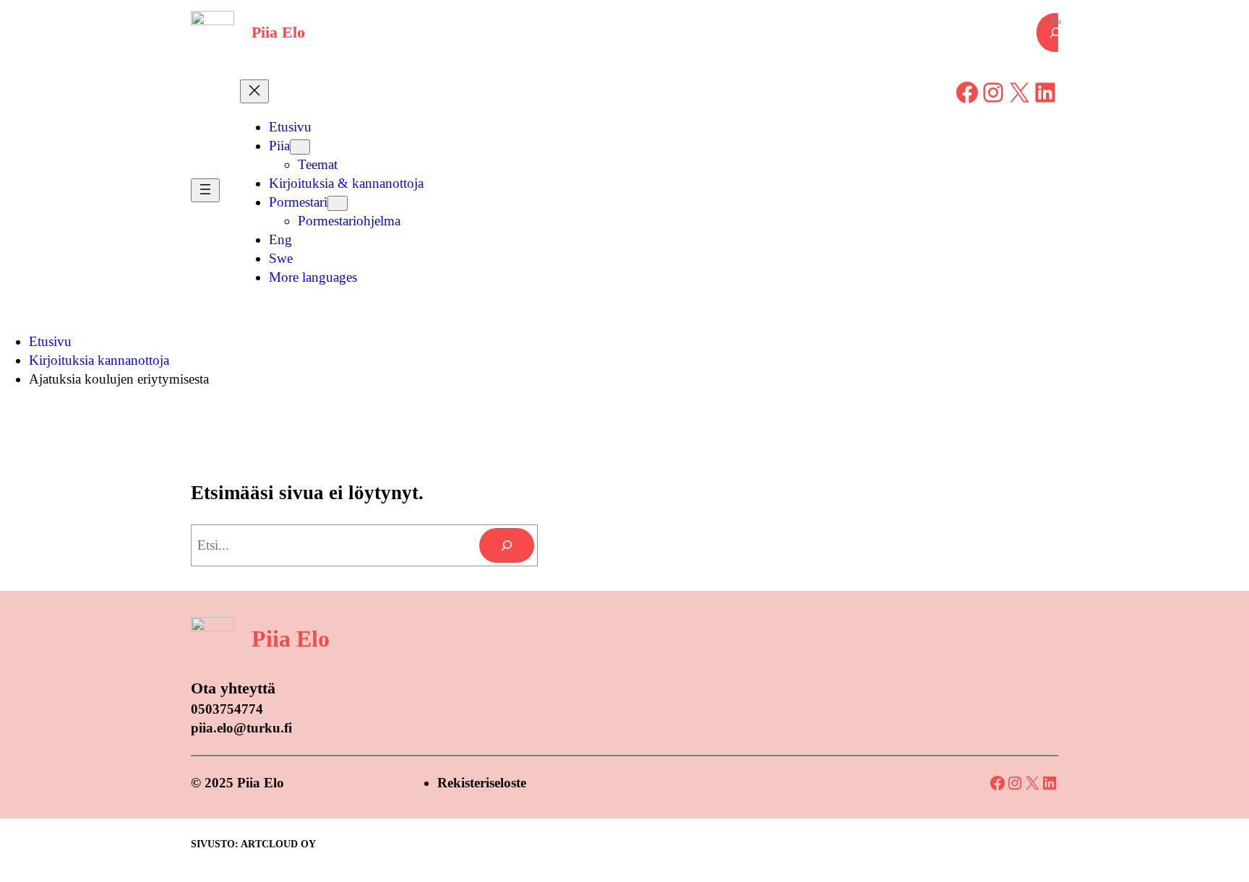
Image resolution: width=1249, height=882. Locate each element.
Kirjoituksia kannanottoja (99, 360)
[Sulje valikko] (254, 91)
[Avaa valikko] (205, 190)
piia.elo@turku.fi (241, 727)
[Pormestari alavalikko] (337, 203)
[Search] (506, 545)
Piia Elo (278, 32)
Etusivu (50, 341)
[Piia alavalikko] (300, 147)
